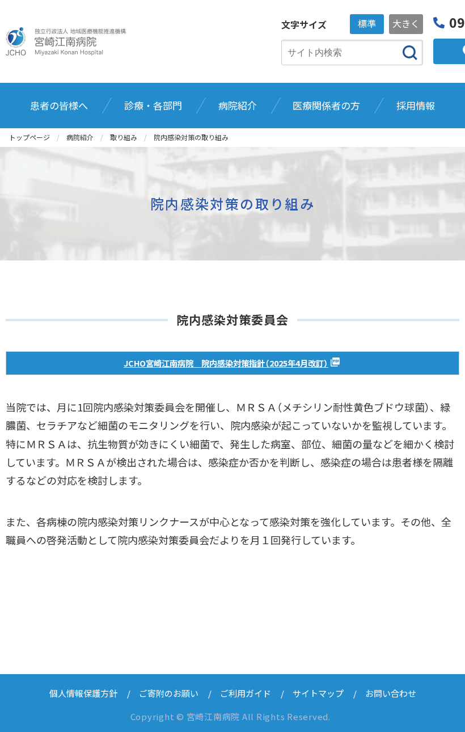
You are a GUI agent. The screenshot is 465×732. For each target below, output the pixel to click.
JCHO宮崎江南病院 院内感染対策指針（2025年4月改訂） (226, 363)
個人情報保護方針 (83, 693)
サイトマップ (318, 693)
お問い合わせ (390, 693)
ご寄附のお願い (168, 693)
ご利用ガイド (245, 693)
